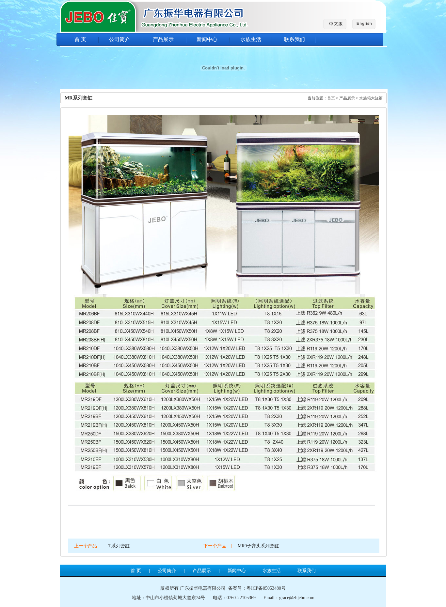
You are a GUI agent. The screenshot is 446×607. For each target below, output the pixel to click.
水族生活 (250, 39)
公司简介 (119, 39)
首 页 (80, 39)
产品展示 (163, 39)
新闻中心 (207, 39)
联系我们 (294, 39)
